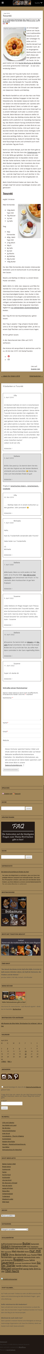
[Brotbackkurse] (14, 926)
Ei (5, 20)
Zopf (37, 20)
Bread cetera (6, 1167)
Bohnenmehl (17, 1244)
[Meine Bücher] (14, 1004)
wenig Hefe (28, 1268)
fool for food (6, 1175)
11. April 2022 (9, 666)
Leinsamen (8, 1252)
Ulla (15, 395)
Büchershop (17, 1009)
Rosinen (26, 1260)
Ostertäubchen (36, 376)
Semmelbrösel (26, 1263)
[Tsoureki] (4, 23)
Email (5, 731)
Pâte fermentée (31, 20)
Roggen (18, 1260)
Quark (14, 1257)
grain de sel (6, 1133)
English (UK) (35, 369)
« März (3, 1061)
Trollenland (6, 1196)
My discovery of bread (9, 1183)
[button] (12, 357)
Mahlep (9, 20)
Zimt (36, 1268)
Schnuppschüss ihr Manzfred (12, 1150)
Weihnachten (33, 1266)
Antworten (7, 448)
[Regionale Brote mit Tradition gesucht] (21, 955)
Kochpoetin (6, 1177)
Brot (24, 19)
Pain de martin (7, 1186)
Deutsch (18, 794)
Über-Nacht (12, 1271)
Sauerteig (7, 1263)
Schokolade (18, 1263)
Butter (26, 1243)
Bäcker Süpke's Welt (9, 1164)
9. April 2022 (9, 598)
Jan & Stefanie (11, 1350)
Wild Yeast (5, 1202)
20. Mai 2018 (9, 497)
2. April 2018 (9, 397)
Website (6, 740)
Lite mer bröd (6, 1180)
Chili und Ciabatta (8, 1123)
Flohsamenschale (18, 1246)
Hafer (28, 1246)
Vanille (19, 1265)
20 (25, 1054)
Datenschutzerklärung (13, 765)
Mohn (27, 1252)
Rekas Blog (5, 1191)
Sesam (33, 1263)
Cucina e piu (6, 1169)
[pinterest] (10, 1079)
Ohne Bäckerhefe (17, 1254)
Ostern (27, 19)
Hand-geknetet (7, 1248)
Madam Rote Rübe (8, 1142)
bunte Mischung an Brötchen (30, 63)
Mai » (10, 1061)
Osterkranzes (32, 152)
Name (5, 723)
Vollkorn (25, 1266)
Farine (4, 1172)
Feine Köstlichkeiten (9, 1131)
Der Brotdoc (6, 1128)
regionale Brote (29, 1257)
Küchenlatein (6, 1139)
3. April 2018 (9, 458)
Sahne (32, 1260)
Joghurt (26, 1248)
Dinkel (5, 1246)
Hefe (16, 1248)
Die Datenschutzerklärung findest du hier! (15, 872)
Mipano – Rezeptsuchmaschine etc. (14, 1144)
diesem (30, 642)
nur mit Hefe (18, 20)
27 (25, 1057)
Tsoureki (7, 15)
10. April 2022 (9, 634)
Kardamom (33, 1248)
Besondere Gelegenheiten (15, 19)
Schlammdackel (7, 1194)
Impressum (3, 1342)
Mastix (13, 20)
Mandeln (20, 1251)
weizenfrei (17, 1268)
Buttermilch (35, 1244)
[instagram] (4, 1079)
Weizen (6, 1268)
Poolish (34, 1255)
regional (20, 1257)
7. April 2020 (9, 523)
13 (25, 1051)
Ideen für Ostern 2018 (10, 376)
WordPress (22, 1347)
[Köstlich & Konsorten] (9, 1279)
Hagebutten (34, 1246)
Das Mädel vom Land (9, 1125)
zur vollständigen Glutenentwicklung (25, 308)
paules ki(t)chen (7, 1188)
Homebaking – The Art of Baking (13, 1136)
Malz (14, 1251)
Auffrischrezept (7, 1244)
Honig (21, 1248)
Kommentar (8, 698)
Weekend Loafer (7, 1199)
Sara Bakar (5, 1147)
